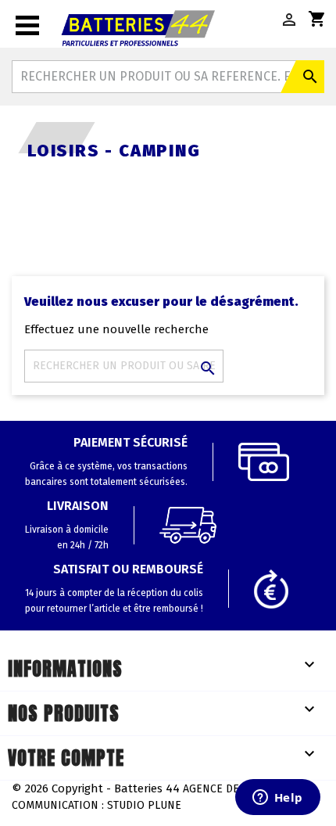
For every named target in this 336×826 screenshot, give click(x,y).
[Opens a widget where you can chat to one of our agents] (277, 798)
